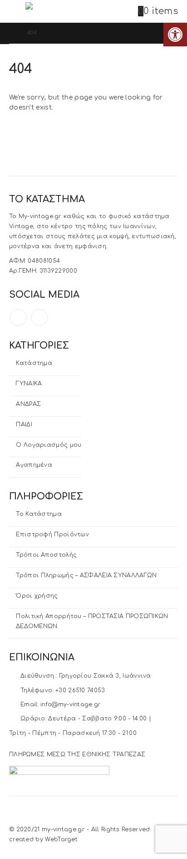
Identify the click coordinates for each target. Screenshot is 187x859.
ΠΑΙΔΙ (24, 424)
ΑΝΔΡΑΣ (28, 404)
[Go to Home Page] (11, 33)
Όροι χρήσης (37, 596)
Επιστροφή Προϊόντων (52, 534)
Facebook (18, 317)
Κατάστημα (34, 363)
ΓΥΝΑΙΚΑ (29, 383)
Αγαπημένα (34, 465)
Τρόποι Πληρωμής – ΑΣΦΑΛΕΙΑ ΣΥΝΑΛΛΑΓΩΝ (86, 575)
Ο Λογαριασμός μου (48, 445)
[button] (17, 11)
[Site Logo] (50, 11)
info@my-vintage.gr (70, 704)
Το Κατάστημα (39, 514)
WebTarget (61, 839)
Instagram (39, 317)
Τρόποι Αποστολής (46, 555)
